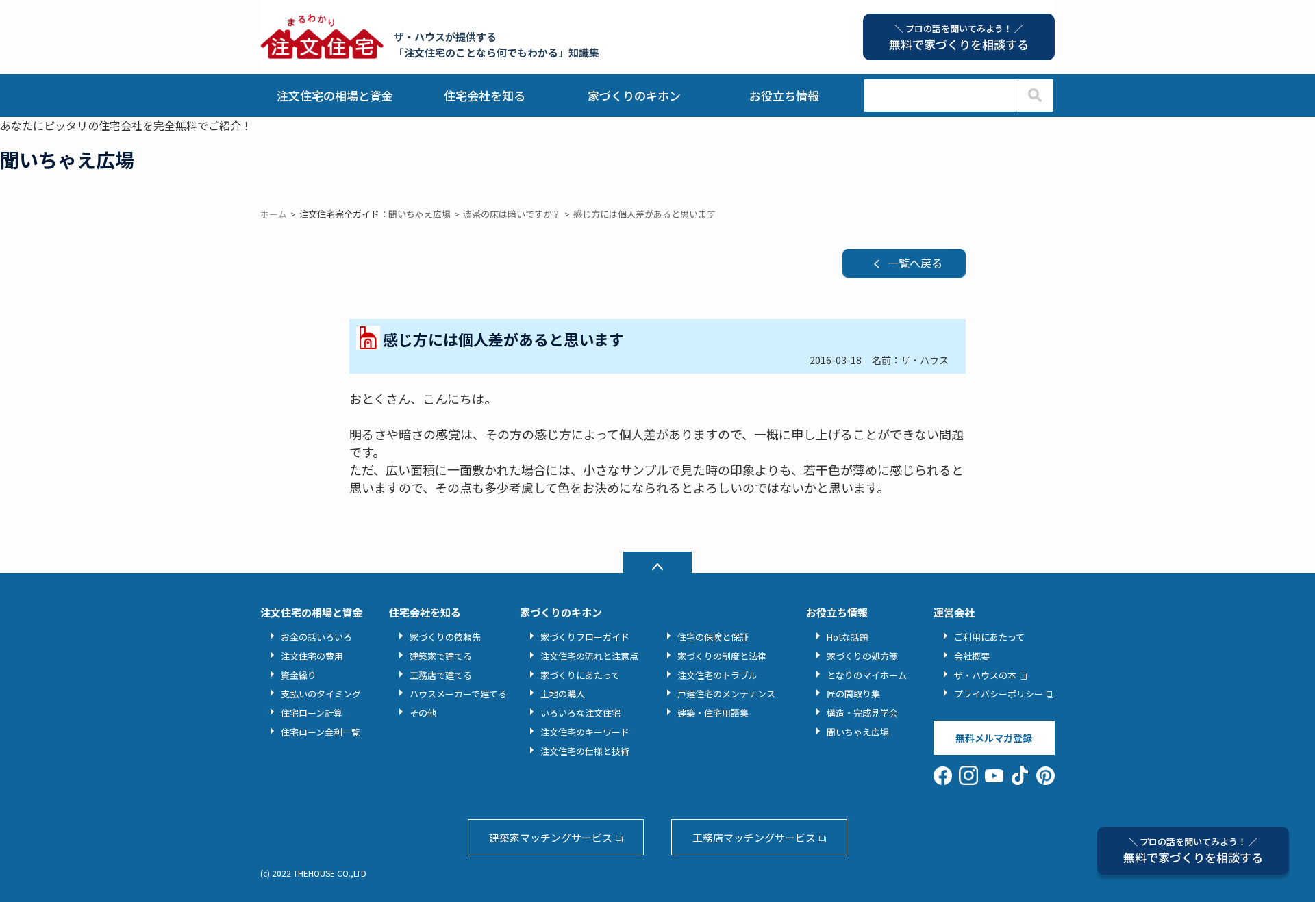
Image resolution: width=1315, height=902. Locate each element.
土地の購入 (562, 693)
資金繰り (298, 675)
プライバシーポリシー (998, 693)
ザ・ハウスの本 (985, 675)
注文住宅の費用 (312, 655)
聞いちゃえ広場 (858, 731)
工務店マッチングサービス (754, 837)
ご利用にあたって (989, 636)
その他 (423, 712)
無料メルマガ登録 (993, 738)
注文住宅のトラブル (717, 675)
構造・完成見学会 (862, 712)
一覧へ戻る (915, 263)
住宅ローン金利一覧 (320, 731)
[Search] (1034, 95)
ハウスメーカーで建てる (458, 693)
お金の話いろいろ (316, 636)
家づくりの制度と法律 (721, 655)
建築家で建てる (441, 655)
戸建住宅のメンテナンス (726, 693)
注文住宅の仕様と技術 (584, 751)
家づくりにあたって (580, 675)
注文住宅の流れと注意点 (589, 655)
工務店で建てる (441, 675)
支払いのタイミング (321, 693)
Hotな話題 (847, 636)
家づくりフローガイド (584, 636)
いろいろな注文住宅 (580, 712)
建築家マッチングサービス (550, 837)
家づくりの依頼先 (445, 636)
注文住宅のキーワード (584, 731)
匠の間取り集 (853, 693)
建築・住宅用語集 (713, 712)
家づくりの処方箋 (862, 655)
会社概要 (972, 655)
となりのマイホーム (867, 675)
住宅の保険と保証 (713, 636)
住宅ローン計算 (311, 712)
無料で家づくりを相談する (1193, 850)
